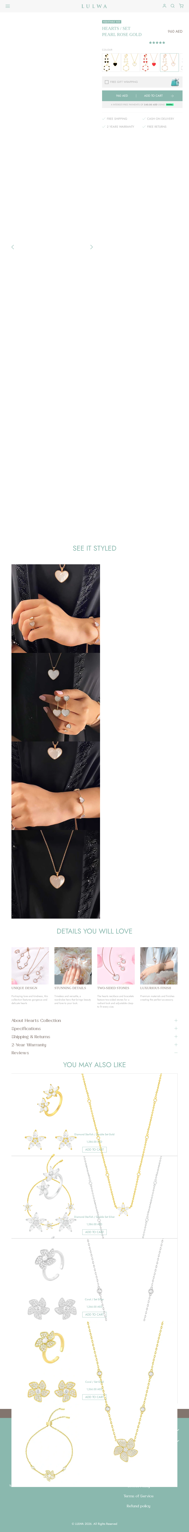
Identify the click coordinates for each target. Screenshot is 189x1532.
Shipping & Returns (30, 1036)
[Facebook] (45, 1465)
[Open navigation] (8, 6)
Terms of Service (139, 1496)
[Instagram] (54, 1465)
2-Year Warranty (28, 1044)
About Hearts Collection (36, 1020)
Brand (102, 1429)
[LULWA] (94, 6)
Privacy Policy (138, 1476)
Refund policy (138, 1506)
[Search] (172, 6)
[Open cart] (181, 6)
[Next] (91, 247)
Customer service (112, 1440)
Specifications (26, 1028)
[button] (157, 42)
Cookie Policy (138, 1486)
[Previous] (12, 247)
